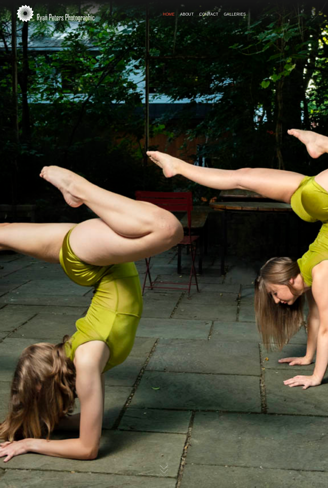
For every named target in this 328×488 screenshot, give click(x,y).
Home (169, 14)
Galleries (235, 14)
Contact (208, 14)
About (187, 14)
